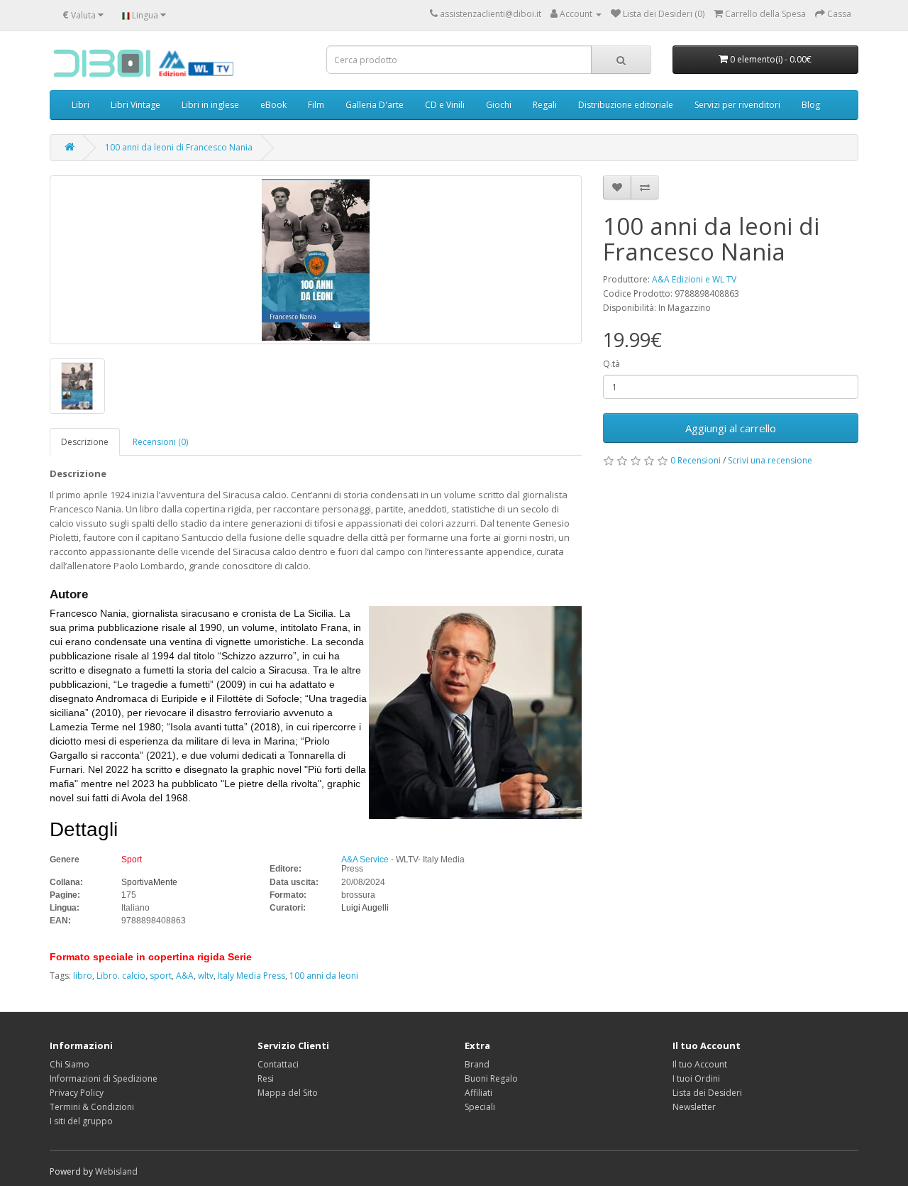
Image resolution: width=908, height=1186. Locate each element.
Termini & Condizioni (92, 1107)
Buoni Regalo (491, 1078)
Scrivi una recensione (770, 460)
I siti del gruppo (81, 1121)
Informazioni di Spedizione (103, 1078)
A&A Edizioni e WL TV (694, 279)
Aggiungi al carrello (730, 428)
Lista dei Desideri (707, 1093)
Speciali (480, 1107)
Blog (811, 105)
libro (82, 976)
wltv (206, 976)
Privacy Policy (77, 1093)
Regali (545, 105)
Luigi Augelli (365, 908)
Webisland (116, 1171)
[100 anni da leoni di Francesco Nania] (316, 259)
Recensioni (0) (160, 442)
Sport (131, 859)
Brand (477, 1064)
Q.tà (611, 364)
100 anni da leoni (323, 976)
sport (161, 976)
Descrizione (85, 442)
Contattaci (278, 1064)
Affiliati (478, 1093)
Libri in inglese (210, 105)
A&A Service (365, 859)
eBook (273, 105)
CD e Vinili (445, 105)
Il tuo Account (699, 1064)
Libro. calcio (120, 976)
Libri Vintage (135, 105)
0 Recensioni (695, 460)
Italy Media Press (251, 976)
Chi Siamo (69, 1064)
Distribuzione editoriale (625, 105)
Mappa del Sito (288, 1093)
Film (316, 105)
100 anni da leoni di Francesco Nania (179, 147)
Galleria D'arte (374, 105)
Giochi (498, 105)
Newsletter (694, 1107)
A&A (185, 976)
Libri (80, 105)
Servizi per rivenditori (737, 105)
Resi (266, 1078)
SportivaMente (149, 882)
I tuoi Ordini (696, 1078)
